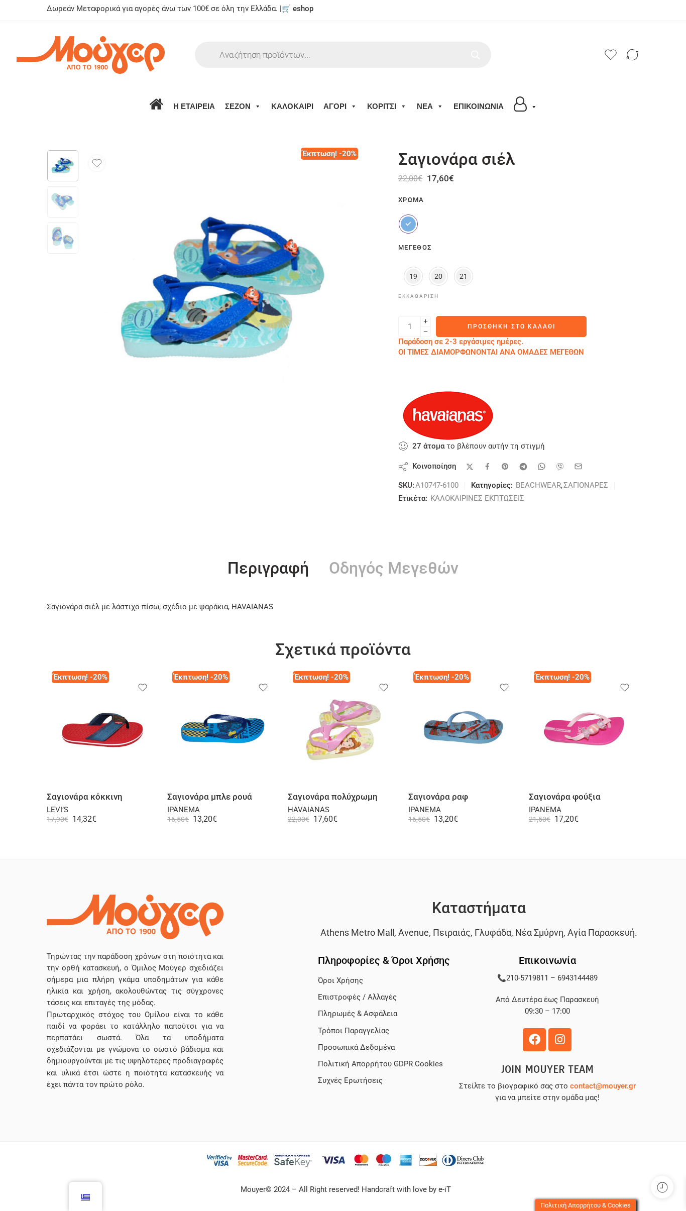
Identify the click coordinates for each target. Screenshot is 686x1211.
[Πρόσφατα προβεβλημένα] (662, 1187)
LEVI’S (57, 810)
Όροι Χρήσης (340, 980)
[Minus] (425, 331)
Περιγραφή (268, 569)
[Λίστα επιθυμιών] (97, 163)
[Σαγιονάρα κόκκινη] (102, 729)
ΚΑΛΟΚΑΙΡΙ (292, 106)
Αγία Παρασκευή (601, 932)
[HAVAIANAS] (448, 415)
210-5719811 (527, 978)
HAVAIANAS (308, 810)
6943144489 (577, 978)
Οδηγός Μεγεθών (394, 569)
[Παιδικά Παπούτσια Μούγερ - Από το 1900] (121, 55)
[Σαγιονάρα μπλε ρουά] (222, 729)
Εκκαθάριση (418, 296)
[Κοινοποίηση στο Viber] (560, 467)
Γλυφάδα (493, 932)
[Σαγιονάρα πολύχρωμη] (343, 729)
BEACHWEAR (538, 485)
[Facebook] (534, 1039)
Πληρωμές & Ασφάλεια (357, 1014)
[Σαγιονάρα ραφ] (463, 729)
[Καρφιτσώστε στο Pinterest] (505, 467)
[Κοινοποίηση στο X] (470, 467)
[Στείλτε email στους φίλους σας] (578, 466)
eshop (303, 9)
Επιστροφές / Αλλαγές (357, 997)
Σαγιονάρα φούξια (565, 797)
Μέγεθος (414, 247)
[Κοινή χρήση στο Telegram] (523, 467)
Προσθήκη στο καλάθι (511, 326)
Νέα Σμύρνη (539, 932)
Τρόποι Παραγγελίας (353, 1031)
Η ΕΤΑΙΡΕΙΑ (194, 106)
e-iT (443, 1189)
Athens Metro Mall (357, 932)
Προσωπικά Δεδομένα (356, 1047)
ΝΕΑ (425, 106)
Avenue (413, 932)
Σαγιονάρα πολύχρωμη (333, 797)
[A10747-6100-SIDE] (62, 165)
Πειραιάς (452, 932)
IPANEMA (183, 810)
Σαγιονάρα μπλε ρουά (209, 797)
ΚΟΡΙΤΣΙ (381, 106)
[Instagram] (559, 1039)
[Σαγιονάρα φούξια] (584, 729)
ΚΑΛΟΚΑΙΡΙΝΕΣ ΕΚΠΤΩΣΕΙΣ (477, 498)
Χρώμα (411, 199)
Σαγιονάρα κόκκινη (85, 797)
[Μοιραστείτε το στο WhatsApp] (541, 466)
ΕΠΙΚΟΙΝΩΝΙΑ (478, 106)
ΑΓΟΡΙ (335, 106)
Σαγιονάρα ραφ (438, 797)
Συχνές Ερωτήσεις (350, 1080)
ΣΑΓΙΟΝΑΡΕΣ (585, 485)
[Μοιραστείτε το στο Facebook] (487, 466)
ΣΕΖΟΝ (238, 106)
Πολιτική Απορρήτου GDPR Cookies (380, 1064)
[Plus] (425, 321)
